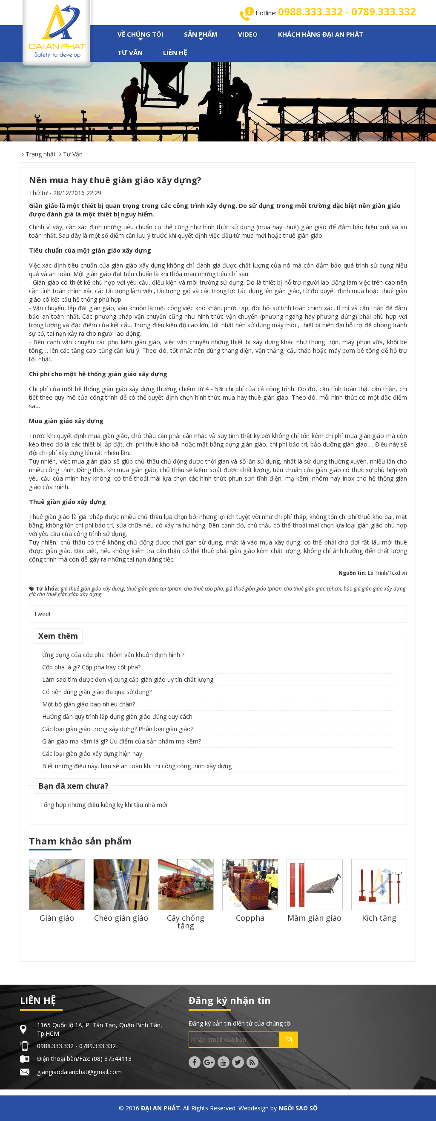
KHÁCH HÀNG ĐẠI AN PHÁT (320, 34)
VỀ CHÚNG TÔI (141, 36)
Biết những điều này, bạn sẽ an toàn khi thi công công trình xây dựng (137, 766)
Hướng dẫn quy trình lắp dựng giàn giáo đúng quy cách (117, 716)
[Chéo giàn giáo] (121, 886)
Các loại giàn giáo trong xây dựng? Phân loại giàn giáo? (117, 729)
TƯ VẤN (130, 52)
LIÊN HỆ (175, 52)
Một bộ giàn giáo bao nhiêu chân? (88, 704)
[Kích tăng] (379, 884)
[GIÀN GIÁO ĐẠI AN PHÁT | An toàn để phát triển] (57, 30)
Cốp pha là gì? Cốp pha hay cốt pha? (91, 667)
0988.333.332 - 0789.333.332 (347, 11)
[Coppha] (250, 884)
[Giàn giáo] (56, 884)
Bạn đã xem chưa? (73, 786)
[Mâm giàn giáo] (314, 884)
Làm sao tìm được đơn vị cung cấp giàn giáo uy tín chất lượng (127, 679)
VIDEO (248, 34)
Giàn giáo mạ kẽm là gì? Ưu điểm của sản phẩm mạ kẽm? (121, 741)
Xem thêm (58, 636)
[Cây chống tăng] (185, 884)
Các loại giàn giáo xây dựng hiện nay (92, 753)
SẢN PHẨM (201, 36)
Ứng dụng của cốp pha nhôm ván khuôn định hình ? (113, 655)
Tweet (42, 614)
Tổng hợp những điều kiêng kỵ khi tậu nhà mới (103, 805)
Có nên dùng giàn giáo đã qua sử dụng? (97, 692)
